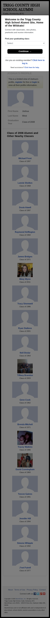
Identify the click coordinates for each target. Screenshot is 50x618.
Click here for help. (31, 67)
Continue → (25, 51)
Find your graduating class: (17, 39)
